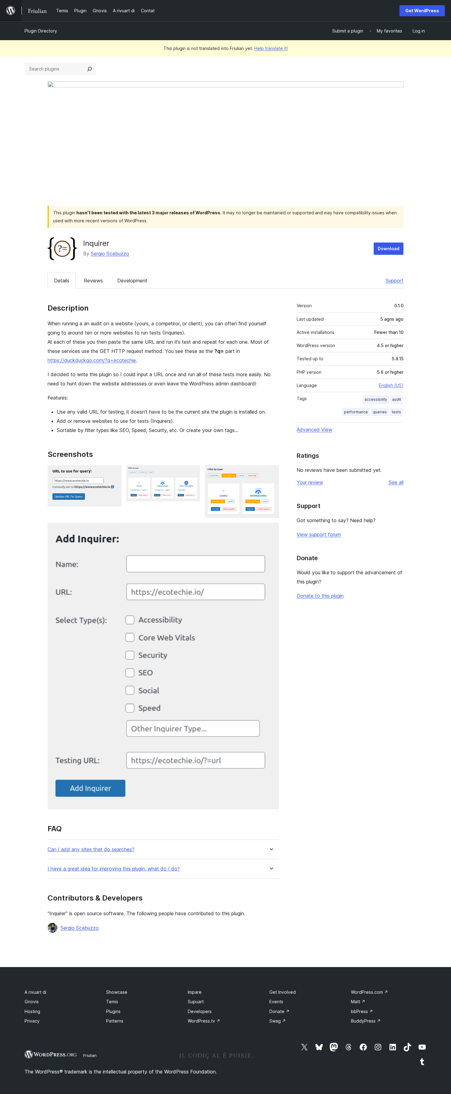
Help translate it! (271, 48)
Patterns (114, 1020)
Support (394, 280)
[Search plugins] (89, 69)
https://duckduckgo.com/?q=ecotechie (92, 360)
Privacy (32, 1020)
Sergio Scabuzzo (110, 254)
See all (396, 482)
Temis (112, 1001)
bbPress (362, 1011)
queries (380, 412)
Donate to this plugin (320, 596)
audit (396, 399)
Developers (200, 1011)
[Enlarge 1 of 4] (113, 473)
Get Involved (282, 992)
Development (132, 280)
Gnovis (32, 1001)
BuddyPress (366, 1020)
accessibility (375, 399)
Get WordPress (422, 10)
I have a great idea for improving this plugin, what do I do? (114, 869)
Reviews (93, 280)
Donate (279, 1011)
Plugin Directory (41, 30)
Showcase (116, 992)
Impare (195, 992)
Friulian (90, 1055)
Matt (358, 1001)
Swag (277, 1020)
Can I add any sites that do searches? (91, 849)
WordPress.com (369, 992)
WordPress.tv (204, 1020)
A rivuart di (35, 992)
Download (388, 248)
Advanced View (314, 430)
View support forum (319, 534)
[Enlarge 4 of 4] (271, 531)
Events (276, 1001)
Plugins (113, 1011)
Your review (310, 482)
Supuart (196, 1001)
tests (396, 412)
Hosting (32, 1011)
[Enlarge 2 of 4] (192, 473)
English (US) (391, 385)
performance (356, 412)
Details (61, 280)
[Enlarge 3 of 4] (271, 473)
